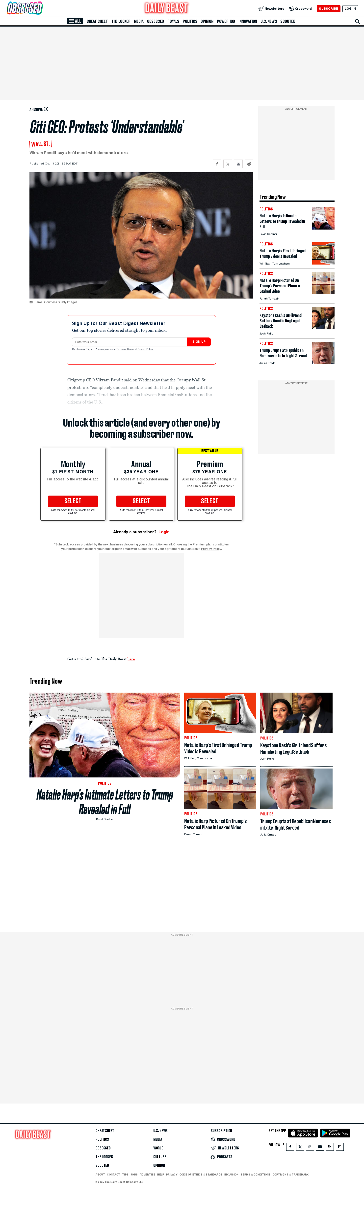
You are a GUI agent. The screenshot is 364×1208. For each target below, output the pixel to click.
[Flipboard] (339, 1148)
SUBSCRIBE (328, 8)
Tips (125, 1174)
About (100, 1174)
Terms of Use (124, 349)
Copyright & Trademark (291, 1174)
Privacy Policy (145, 349)
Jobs (134, 1174)
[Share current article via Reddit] (249, 164)
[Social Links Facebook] (290, 1148)
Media (139, 21)
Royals (173, 21)
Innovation (247, 21)
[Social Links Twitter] (300, 1148)
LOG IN (350, 8)
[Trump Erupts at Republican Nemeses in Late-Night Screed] (323, 363)
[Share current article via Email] (238, 164)
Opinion (207, 21)
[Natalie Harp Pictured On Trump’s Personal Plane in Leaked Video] (323, 293)
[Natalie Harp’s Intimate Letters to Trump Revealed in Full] (323, 228)
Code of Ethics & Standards (201, 1174)
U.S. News (268, 21)
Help (160, 1174)
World (158, 1148)
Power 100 (226, 21)
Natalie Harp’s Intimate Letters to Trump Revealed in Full (105, 802)
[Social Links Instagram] (310, 1148)
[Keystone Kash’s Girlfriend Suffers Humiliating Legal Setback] (323, 328)
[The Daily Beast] (166, 8)
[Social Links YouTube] (320, 1148)
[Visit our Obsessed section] (40, 8)
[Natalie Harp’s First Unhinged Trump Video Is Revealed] (323, 263)
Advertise (147, 1174)
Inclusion (231, 1174)
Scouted (287, 21)
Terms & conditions (255, 1174)
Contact (113, 1174)
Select (73, 501)
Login (164, 532)
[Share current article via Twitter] (227, 164)
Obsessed (155, 21)
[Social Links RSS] (330, 1148)
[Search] (357, 21)
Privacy (172, 1174)
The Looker (120, 21)
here (131, 659)
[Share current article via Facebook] (217, 164)
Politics (190, 21)
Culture (159, 1157)
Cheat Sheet (97, 21)
